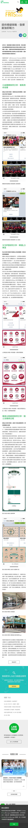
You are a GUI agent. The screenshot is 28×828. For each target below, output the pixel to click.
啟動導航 (14, 686)
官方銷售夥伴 (8, 701)
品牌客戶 (15, 701)
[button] (26, 775)
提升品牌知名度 (8, 712)
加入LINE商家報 (14, 742)
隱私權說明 (10, 819)
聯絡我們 (14, 662)
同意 (14, 824)
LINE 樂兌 (7, 715)
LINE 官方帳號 (17, 712)
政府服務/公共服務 (9, 709)
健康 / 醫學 (16, 704)
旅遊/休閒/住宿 (16, 707)
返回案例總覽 (14, 794)
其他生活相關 (8, 707)
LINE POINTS (8, 704)
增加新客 (17, 709)
